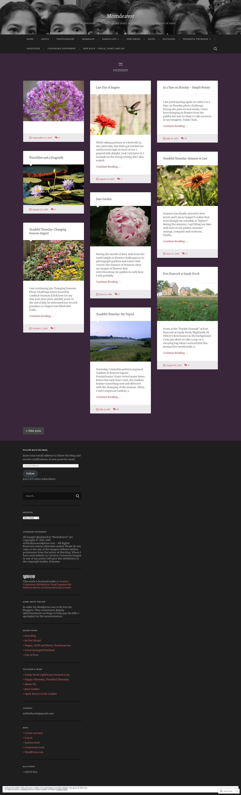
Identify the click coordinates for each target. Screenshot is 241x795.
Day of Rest (31, 654)
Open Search (215, 48)
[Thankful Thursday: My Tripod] (120, 341)
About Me (30, 684)
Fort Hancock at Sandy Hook (181, 273)
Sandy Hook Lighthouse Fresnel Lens (47, 674)
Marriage (88, 39)
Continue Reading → (108, 166)
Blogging (169, 39)
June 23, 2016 (172, 253)
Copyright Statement (62, 48)
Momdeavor (120, 16)
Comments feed (34, 747)
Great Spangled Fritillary (40, 650)
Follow (30, 473)
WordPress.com (34, 752)
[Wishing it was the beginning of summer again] (53, 101)
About (45, 39)
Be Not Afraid (33, 640)
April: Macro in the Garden (41, 693)
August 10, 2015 (174, 365)
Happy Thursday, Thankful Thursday (47, 679)
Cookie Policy (62, 789)
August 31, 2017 (107, 179)
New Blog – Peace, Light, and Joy (104, 48)
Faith (151, 39)
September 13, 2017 (42, 138)
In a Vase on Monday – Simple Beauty (186, 87)
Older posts (34, 430)
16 (118, 409)
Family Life (109, 39)
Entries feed (32, 742)
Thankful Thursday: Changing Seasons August (47, 231)
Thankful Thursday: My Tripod (115, 314)
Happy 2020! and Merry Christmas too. (48, 645)
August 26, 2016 (40, 209)
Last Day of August (108, 87)
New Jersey (134, 39)
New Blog (30, 635)
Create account (34, 733)
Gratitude (33, 48)
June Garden (104, 199)
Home (30, 39)
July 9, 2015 (104, 409)
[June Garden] (120, 226)
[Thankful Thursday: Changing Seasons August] (53, 260)
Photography (66, 39)
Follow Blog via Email (35, 450)
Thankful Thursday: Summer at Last (185, 158)
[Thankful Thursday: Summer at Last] (187, 185)
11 (186, 253)
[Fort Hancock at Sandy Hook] (187, 301)
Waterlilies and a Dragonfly (46, 157)
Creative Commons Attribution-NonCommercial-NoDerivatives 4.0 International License (47, 584)
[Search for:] (52, 496)
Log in (28, 737)
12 (186, 138)
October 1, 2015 (40, 328)
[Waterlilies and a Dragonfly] (53, 184)
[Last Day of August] (120, 114)
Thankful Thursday (195, 39)
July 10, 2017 (172, 138)
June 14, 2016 (105, 294)
